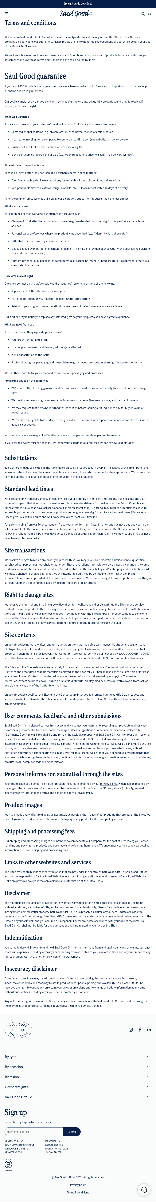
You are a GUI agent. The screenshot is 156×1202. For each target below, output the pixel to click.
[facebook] (140, 1029)
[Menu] (6, 14)
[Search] (143, 14)
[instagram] (131, 1029)
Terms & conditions (78, 1192)
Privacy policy (78, 1184)
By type (10, 1056)
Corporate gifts (16, 1087)
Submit (72, 1131)
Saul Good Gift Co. (19, 1097)
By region (12, 1077)
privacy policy (108, 783)
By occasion (14, 1067)
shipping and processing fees (50, 850)
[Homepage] (76, 14)
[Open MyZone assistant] (144, 1190)
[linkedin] (149, 1029)
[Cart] (149, 14)
